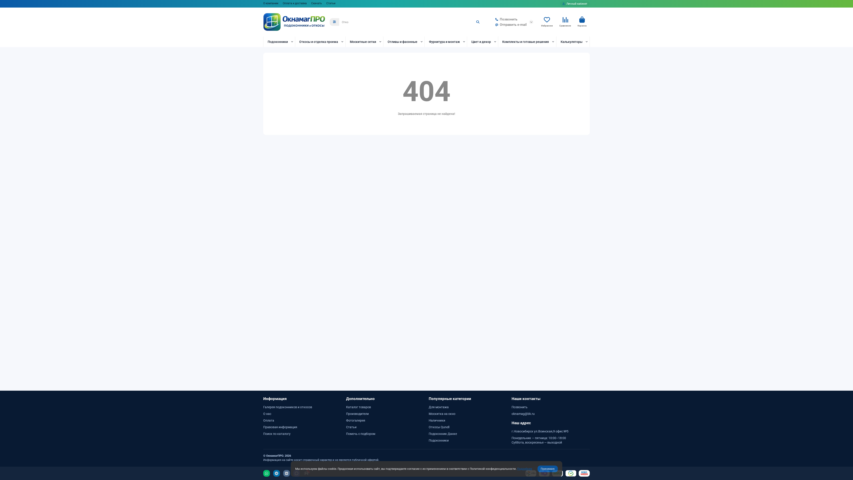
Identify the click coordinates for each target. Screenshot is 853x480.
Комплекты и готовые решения (525, 42)
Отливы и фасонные (402, 42)
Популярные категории (450, 398)
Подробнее (524, 468)
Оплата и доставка (295, 3)
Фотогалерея (355, 420)
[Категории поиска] (334, 22)
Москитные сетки (363, 42)
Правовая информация (280, 427)
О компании (270, 3)
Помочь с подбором (360, 434)
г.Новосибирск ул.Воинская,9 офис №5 (540, 431)
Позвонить (508, 19)
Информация (275, 398)
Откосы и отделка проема (318, 42)
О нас (267, 414)
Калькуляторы (571, 42)
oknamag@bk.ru (523, 414)
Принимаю (548, 468)
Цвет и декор (481, 42)
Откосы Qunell (439, 427)
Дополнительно (360, 398)
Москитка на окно (442, 414)
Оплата (268, 420)
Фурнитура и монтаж (444, 42)
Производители (357, 414)
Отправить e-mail (513, 25)
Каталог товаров (358, 407)
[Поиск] (477, 22)
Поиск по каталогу (277, 434)
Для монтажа (439, 407)
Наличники (437, 420)
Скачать (316, 3)
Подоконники (278, 42)
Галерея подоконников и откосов (287, 407)
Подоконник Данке (443, 434)
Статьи (330, 3)
